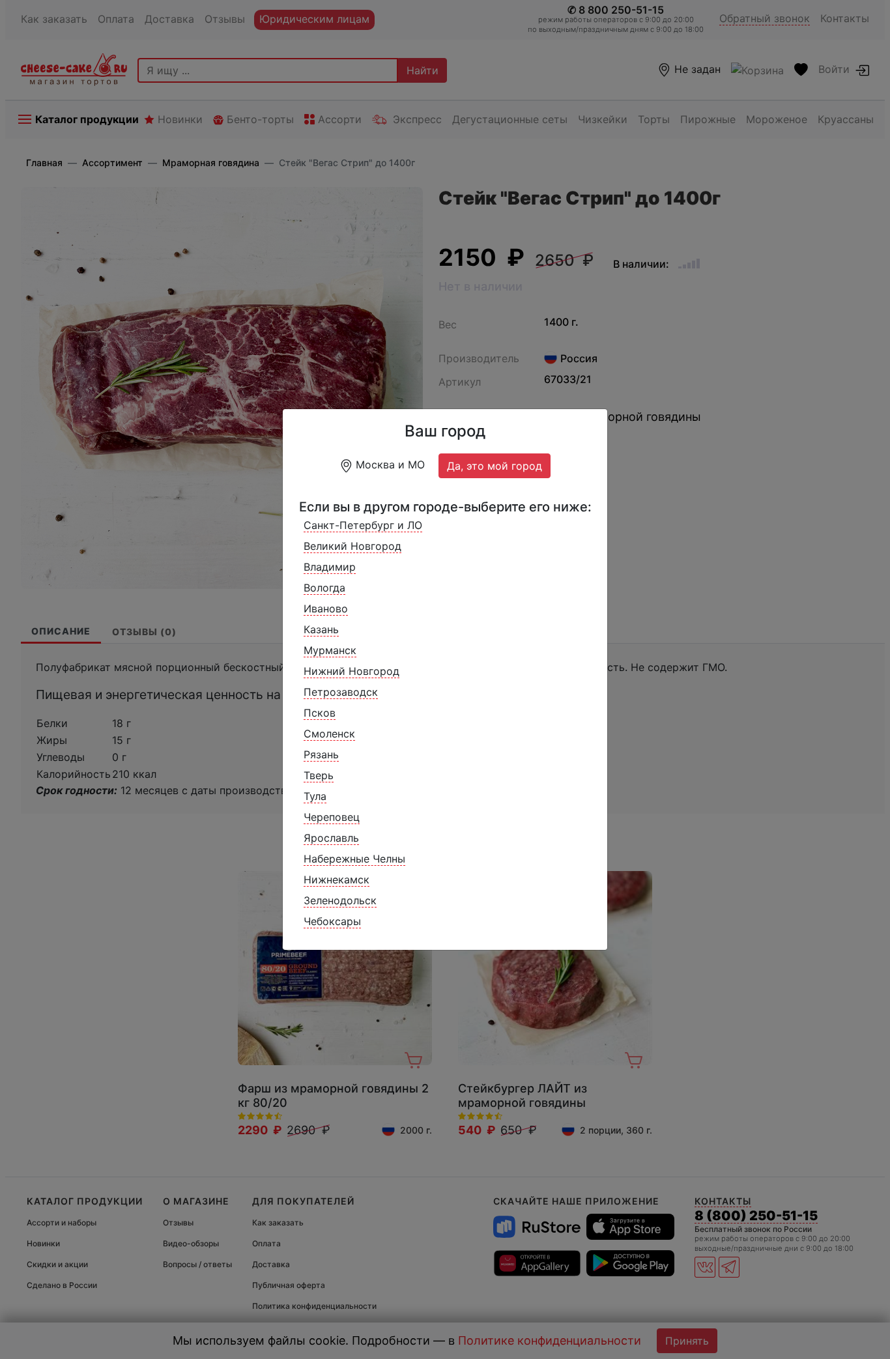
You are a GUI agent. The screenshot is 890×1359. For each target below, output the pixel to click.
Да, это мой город (494, 465)
